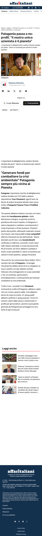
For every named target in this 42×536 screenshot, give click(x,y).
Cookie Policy (21, 531)
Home (3, 28)
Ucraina (36, 11)
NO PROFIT (14, 110)
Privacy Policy (21, 528)
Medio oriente (13, 11)
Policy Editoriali (7, 508)
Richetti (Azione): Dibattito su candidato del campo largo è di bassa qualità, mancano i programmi (28, 390)
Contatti (5, 505)
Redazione (5, 512)
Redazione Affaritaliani (16, 83)
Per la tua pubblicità (8, 515)
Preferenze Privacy (21, 534)
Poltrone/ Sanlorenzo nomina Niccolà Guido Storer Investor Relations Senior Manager (28, 368)
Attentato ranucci (26, 11)
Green (9, 28)
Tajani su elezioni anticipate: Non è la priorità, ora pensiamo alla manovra (29, 379)
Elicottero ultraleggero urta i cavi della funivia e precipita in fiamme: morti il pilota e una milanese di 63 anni (29, 358)
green (4, 110)
